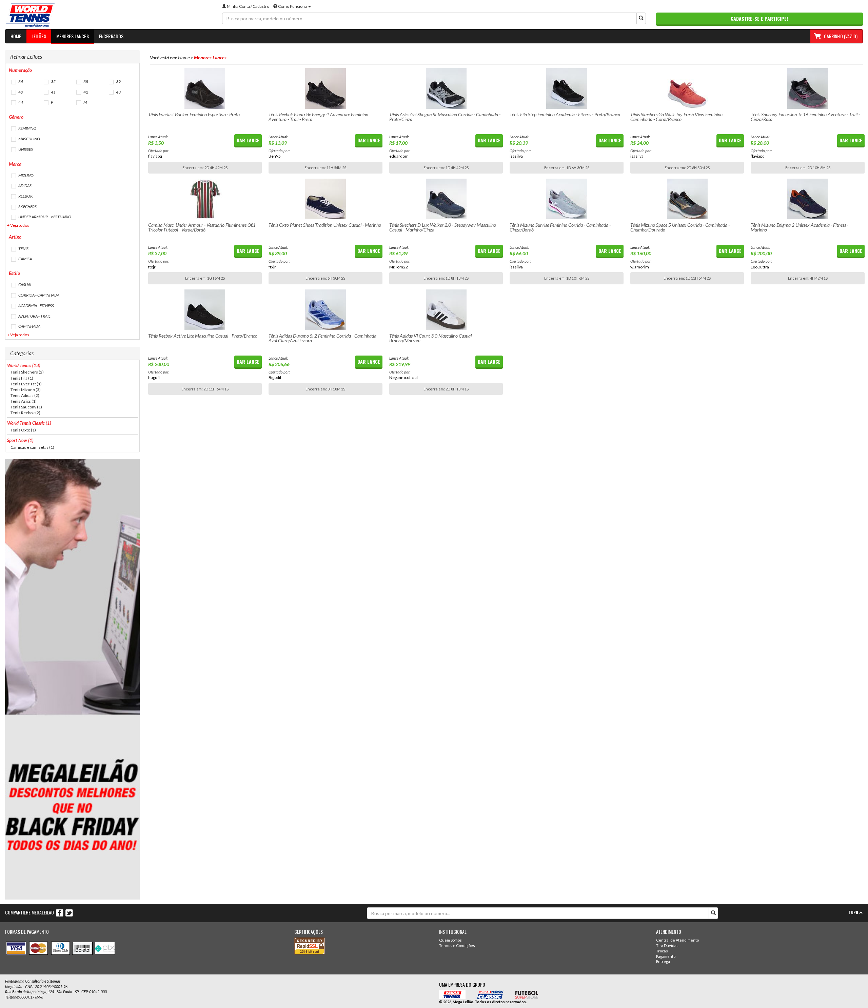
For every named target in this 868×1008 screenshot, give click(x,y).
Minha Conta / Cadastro (247, 6)
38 (85, 81)
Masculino (29, 138)
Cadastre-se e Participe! (759, 18)
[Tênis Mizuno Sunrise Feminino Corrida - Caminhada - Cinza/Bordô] (567, 199)
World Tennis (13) (23, 365)
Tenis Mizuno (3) (26, 389)
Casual (25, 284)
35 (53, 81)
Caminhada (29, 326)
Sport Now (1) (20, 440)
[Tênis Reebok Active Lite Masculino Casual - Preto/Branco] (205, 309)
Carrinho (840, 36)
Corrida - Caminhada (38, 295)
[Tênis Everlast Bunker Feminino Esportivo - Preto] (205, 88)
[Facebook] (60, 912)
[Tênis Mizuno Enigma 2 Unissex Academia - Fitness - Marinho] (808, 199)
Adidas (25, 185)
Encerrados (111, 36)
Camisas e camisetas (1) (32, 447)
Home (16, 36)
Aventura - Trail (34, 316)
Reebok (25, 196)
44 (20, 102)
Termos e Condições (457, 945)
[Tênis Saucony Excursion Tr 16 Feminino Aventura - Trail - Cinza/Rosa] (808, 88)
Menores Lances (72, 36)
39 (118, 81)
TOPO (854, 912)
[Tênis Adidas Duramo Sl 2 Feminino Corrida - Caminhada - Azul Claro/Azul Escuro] (325, 309)
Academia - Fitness (36, 305)
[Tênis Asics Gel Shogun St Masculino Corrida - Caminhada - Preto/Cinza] (446, 88)
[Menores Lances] (108, 15)
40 (20, 92)
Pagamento (665, 956)
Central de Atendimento (677, 940)
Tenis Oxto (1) (23, 429)
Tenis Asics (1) (24, 401)
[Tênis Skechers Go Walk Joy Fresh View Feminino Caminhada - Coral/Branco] (687, 88)
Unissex (25, 149)
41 (53, 92)
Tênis (23, 248)
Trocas (662, 951)
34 (20, 81)
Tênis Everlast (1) (26, 383)
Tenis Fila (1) (22, 378)
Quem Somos (450, 940)
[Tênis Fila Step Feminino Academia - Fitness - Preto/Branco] (567, 88)
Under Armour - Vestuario (44, 216)
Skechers (27, 206)
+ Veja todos (18, 225)
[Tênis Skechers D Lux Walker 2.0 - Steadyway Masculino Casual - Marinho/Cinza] (446, 199)
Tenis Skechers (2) (27, 372)
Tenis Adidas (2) (25, 395)
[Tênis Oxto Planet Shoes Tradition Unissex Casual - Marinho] (325, 199)
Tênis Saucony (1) (26, 406)
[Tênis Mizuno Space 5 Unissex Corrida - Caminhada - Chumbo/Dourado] (687, 199)
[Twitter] (69, 912)
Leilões (39, 36)
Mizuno (26, 175)
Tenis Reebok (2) (25, 412)
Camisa (25, 258)
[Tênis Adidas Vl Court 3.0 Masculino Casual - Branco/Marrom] (446, 309)
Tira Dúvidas (667, 945)
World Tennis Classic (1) (29, 423)
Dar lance (248, 140)
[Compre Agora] (72, 679)
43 (118, 92)
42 (85, 92)
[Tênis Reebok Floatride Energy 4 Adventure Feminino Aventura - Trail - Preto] (325, 88)
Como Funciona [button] (292, 6)
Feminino (27, 128)
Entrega (663, 961)
